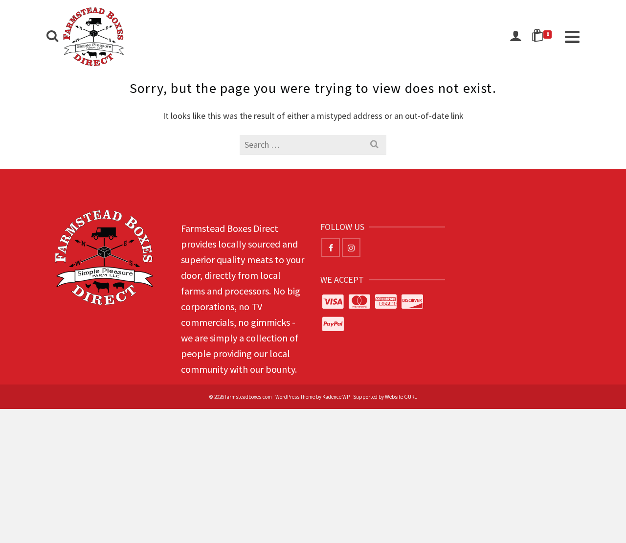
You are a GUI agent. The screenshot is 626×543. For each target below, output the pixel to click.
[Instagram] (351, 247)
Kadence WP (336, 396)
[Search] (52, 36)
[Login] (515, 36)
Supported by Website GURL (385, 396)
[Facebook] (330, 247)
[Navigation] (572, 36)
